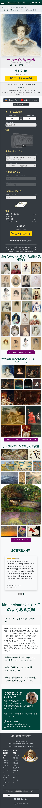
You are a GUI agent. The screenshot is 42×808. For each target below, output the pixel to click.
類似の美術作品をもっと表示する (21, 352)
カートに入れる (22, 233)
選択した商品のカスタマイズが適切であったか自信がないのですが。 (20, 679)
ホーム (4, 8)
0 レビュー (25, 104)
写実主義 (23, 8)
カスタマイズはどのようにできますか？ (20, 620)
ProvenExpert (16, 585)
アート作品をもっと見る (21, 540)
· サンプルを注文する (16, 780)
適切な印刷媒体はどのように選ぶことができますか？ (20, 669)
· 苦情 (5, 780)
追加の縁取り (9, 122)
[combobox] (21, 125)
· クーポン (16, 775)
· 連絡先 (5, 760)
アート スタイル (13, 8)
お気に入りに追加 (30, 100)
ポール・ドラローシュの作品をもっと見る (21, 439)
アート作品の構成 (22, 78)
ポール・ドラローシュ (11, 10)
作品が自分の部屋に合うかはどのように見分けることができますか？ (20, 659)
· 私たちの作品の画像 (16, 770)
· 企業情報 (6, 763)
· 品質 (14, 765)
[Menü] (2, 3)
